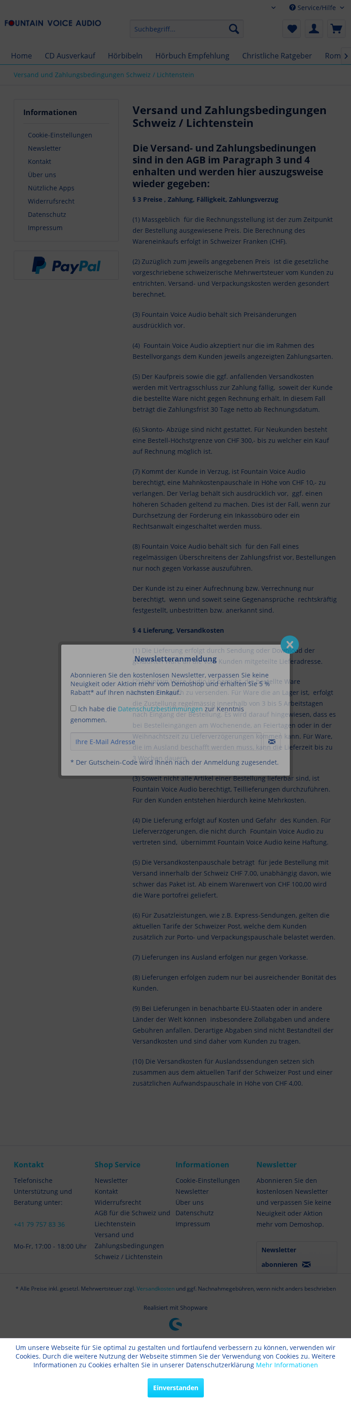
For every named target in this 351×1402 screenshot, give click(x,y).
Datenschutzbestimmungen (160, 708)
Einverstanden (175, 1387)
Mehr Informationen (287, 1364)
